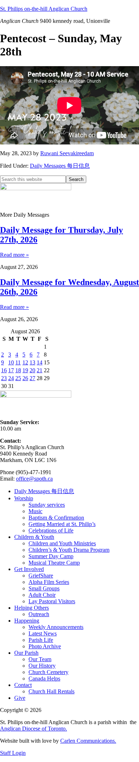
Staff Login (13, 753)
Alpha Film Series (49, 582)
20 (32, 370)
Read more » (14, 255)
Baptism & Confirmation (56, 518)
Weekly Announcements (56, 627)
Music (35, 511)
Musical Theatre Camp (54, 563)
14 (39, 362)
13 (32, 362)
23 (4, 378)
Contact (23, 685)
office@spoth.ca (34, 479)
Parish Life (41, 640)
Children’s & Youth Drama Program (69, 550)
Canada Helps (44, 678)
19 (25, 370)
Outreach (39, 614)
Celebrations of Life (51, 530)
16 (4, 370)
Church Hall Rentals (51, 691)
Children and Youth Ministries (62, 543)
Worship (23, 498)
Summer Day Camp (51, 556)
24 (11, 378)
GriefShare (41, 575)
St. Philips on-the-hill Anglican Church (43, 9)
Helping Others (31, 608)
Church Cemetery (48, 672)
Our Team (40, 659)
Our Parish (26, 653)
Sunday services (47, 505)
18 (18, 370)
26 (25, 378)
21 (39, 370)
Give (19, 698)
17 (11, 370)
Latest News (43, 633)
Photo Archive (45, 646)
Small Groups (44, 588)
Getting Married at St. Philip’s (62, 524)
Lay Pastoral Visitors (52, 601)
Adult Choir (42, 595)
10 (11, 362)
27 (32, 378)
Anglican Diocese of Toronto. (33, 729)
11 (18, 362)
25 (18, 378)
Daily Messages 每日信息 (60, 166)
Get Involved (29, 569)
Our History (42, 666)
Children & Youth (34, 537)
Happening (26, 621)
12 (25, 362)
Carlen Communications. (88, 741)
